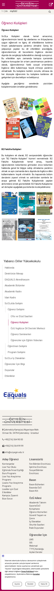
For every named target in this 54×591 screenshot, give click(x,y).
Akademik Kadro (13, 291)
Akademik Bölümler (15, 285)
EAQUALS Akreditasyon (17, 279)
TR (2, 11)
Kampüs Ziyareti (10, 495)
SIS (30, 542)
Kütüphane (34, 509)
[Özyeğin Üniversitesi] (27, 4)
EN (6, 11)
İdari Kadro (10, 297)
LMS (31, 539)
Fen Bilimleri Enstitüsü (40, 464)
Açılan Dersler (35, 552)
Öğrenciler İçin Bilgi (15, 364)
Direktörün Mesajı (14, 273)
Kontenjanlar (8, 464)
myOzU (13, 11)
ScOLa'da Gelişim (14, 303)
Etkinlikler (10, 376)
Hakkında (9, 267)
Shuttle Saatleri (36, 525)
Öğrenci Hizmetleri (38, 512)
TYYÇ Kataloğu (36, 549)
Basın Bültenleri (36, 484)
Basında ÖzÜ (35, 487)
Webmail (33, 546)
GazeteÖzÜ (34, 506)
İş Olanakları (35, 521)
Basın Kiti (33, 491)
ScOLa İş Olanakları (15, 358)
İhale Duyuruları (36, 528)
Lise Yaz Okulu (9, 467)
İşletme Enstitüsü (37, 467)
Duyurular (9, 370)
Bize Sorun (7, 498)
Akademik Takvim (37, 502)
